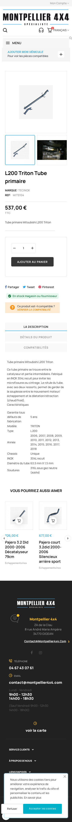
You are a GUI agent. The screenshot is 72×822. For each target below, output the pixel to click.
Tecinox (24, 190)
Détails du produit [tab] (36, 337)
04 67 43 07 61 (21, 667)
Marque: (11, 190)
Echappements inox (16, 563)
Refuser (12, 808)
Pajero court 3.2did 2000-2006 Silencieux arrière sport (50, 552)
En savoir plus (32, 797)
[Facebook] (31, 652)
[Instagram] (40, 652)
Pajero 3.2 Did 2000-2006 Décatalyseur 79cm (16, 549)
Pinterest (48, 287)
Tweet (31, 287)
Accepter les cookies (42, 808)
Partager (13, 287)
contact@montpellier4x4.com (45, 641)
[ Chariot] (19, 521)
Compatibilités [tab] (36, 347)
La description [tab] (36, 327)
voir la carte (36, 730)
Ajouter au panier (32, 262)
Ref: (8, 195)
